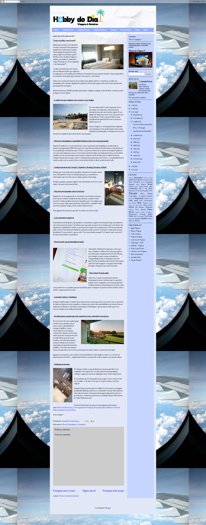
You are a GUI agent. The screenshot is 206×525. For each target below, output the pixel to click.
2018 (133, 109)
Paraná (142, 212)
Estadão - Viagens (137, 246)
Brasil (56, 30)
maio (135, 149)
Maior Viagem (136, 231)
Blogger (108, 508)
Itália (131, 200)
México (140, 205)
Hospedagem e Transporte (76, 424)
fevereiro (136, 159)
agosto (135, 139)
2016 (133, 166)
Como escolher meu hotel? (142, 124)
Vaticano (137, 221)
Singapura (138, 219)
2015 (133, 170)
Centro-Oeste (143, 186)
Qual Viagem (135, 228)
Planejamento (133, 214)
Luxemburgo (132, 203)
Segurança (131, 219)
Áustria (143, 182)
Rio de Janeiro (139, 216)
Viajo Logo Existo (137, 248)
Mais (145, 30)
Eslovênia (139, 191)
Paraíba (137, 212)
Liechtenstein (148, 201)
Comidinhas (133, 188)
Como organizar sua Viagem (83, 407)
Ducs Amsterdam (137, 254)
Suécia (150, 219)
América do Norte (100, 30)
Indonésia (131, 198)
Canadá (131, 186)
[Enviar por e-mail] (85, 421)
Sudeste (144, 218)
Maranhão (145, 203)
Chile (150, 186)
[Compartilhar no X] (89, 421)
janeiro (136, 162)
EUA (150, 191)
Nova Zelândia (140, 210)
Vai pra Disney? (136, 260)
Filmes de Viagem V (137, 51)
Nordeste (149, 207)
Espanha (145, 191)
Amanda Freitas (146, 81)
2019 (133, 105)
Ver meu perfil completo (137, 98)
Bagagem (131, 184)
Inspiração (139, 198)
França (149, 194)
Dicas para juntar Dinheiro (103, 407)
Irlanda (146, 198)
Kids (141, 201)
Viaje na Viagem (136, 237)
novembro (137, 118)
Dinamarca (132, 191)
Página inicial (89, 490)
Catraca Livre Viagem (138, 251)
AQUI (96, 211)
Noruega (131, 210)
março (135, 155)
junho (135, 145)
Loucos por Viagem (138, 240)
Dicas (137, 30)
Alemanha (138, 177)
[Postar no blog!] (87, 421)
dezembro (136, 115)
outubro (136, 122)
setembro (136, 135)
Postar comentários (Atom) (69, 496)
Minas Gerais (147, 205)
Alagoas (131, 178)
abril (135, 152)
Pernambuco (149, 212)
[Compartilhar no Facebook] (91, 421)
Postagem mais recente (64, 490)
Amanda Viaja (136, 257)
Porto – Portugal (139, 128)
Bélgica (143, 184)
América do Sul (68, 30)
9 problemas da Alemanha (142, 131)
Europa (113, 30)
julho (135, 142)
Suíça (130, 221)
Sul (133, 221)
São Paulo (148, 216)
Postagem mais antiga (113, 490)
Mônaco (141, 207)
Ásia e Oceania (126, 30)
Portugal (142, 214)
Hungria (149, 196)
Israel (150, 198)
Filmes (142, 194)
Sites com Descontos (64, 407)
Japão (136, 200)
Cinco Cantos (136, 234)
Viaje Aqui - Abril (137, 243)
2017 (133, 112)
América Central (83, 30)
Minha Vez (133, 207)
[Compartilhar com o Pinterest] (93, 421)
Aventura (149, 182)
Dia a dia (143, 188)
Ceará (136, 186)
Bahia (137, 184)
